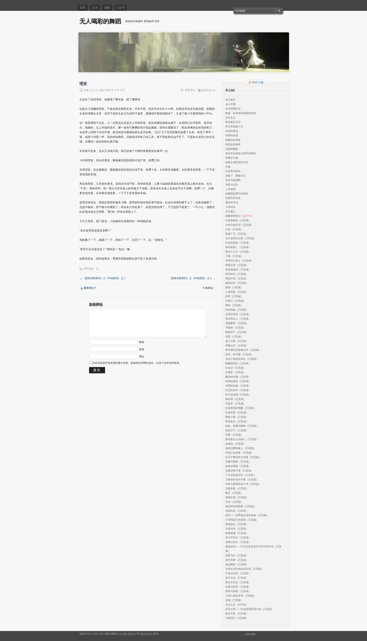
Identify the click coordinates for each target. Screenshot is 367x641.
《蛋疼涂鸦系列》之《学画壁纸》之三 (192, 278)
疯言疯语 (89, 268)
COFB (121, 7)
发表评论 (206, 90)
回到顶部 (251, 634)
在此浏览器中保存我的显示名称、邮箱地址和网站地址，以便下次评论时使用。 (137, 362)
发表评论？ (90, 287)
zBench (131, 633)
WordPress (146, 633)
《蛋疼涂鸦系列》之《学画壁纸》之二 (102, 278)
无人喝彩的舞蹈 (100, 21)
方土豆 (94, 90)
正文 (95, 7)
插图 (107, 7)
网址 (141, 356)
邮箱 (141, 349)
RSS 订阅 (257, 82)
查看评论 (190, 90)
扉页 (83, 7)
